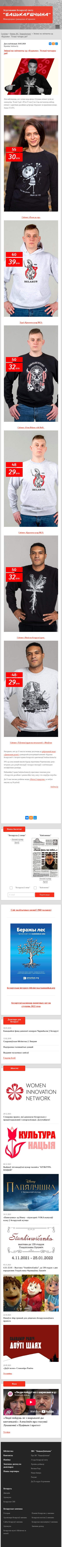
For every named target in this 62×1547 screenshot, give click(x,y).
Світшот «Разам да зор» (31, 217)
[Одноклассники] (53, 43)
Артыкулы (7, 1497)
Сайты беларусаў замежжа (12, 1522)
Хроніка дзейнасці (37, 1464)
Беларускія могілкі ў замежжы (43, 1518)
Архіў (16, 842)
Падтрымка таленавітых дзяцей (18, 1047)
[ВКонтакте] (50, 43)
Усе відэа (6, 1432)
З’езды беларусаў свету (39, 1460)
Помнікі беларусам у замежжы (43, 1513)
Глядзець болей (9, 1058)
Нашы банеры (36, 1473)
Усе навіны (7, 1374)
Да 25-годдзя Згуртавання (40, 1481)
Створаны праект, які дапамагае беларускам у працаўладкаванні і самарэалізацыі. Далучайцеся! (26, 1118)
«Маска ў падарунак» (37, 779)
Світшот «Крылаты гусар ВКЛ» (31, 533)
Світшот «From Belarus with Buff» (31, 428)
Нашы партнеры (11, 1471)
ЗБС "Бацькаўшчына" (41, 1451)
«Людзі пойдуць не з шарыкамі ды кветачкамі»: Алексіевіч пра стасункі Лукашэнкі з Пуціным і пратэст (25, 1421)
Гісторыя (6, 1513)
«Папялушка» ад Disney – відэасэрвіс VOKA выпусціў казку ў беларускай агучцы (28, 1218)
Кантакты (8, 1455)
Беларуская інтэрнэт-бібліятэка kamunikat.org (31, 988)
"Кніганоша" (44, 888)
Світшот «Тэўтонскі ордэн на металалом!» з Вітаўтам (31, 743)
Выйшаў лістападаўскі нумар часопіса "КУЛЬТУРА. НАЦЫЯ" (27, 1168)
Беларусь (7, 1489)
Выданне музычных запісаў (16, 1053)
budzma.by (14, 46)
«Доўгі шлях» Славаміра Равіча (18, 1368)
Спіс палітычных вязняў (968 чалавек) (31, 910)
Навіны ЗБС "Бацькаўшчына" (20, 34)
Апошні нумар (17, 839)
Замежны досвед (38, 1526)
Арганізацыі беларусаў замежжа (15, 1518)
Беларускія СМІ (9, 1502)
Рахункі (34, 1477)
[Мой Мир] (56, 43)
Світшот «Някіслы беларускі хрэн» (31, 638)
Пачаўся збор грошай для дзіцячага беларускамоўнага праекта (28, 1319)
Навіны (7, 1460)
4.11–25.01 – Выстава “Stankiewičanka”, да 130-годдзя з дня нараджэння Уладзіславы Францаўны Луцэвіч (30, 1269)
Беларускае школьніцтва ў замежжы (45, 1522)
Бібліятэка (8, 1451)
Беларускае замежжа (12, 1509)
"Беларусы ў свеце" (22, 888)
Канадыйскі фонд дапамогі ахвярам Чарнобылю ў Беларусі (30, 1031)
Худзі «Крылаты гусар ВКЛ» (31, 322)
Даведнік (6, 1493)
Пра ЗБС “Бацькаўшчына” (40, 1456)
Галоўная (4, 34)
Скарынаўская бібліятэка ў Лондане (20, 1041)
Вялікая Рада (36, 1468)
